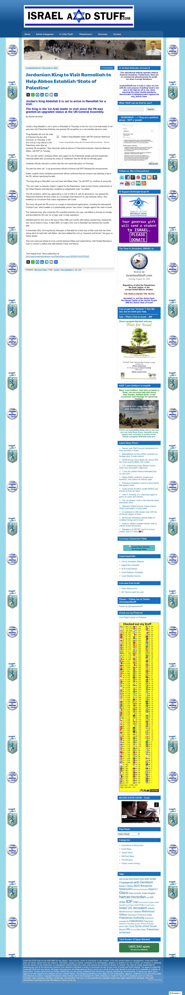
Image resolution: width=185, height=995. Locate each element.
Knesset (129, 912)
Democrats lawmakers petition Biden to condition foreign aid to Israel (137, 519)
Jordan (56, 270)
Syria (131, 926)
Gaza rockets (134, 893)
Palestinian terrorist (133, 924)
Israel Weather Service (131, 576)
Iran (135, 901)
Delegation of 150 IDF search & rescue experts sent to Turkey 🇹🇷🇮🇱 (137, 530)
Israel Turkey (150, 905)
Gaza (123, 893)
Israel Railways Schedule (132, 572)
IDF (129, 901)
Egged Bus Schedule (130, 565)
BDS (137, 885)
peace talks (124, 926)
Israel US (125, 908)
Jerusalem (140, 908)
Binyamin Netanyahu (140, 889)
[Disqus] (69, 312)
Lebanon (137, 911)
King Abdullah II (67, 270)
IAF (147, 897)
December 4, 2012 (50, 68)
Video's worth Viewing (131, 863)
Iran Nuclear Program (146, 902)
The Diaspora (127, 860)
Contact (117, 34)
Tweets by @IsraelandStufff (130, 606)
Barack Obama (126, 886)
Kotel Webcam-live (129, 588)
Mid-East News (40, 270)
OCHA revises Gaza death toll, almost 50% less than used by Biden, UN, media (138, 461)
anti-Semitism (143, 882)
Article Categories (45, 34)
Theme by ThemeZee (155, 980)
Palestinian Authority (131, 917)
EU (156, 889)
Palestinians (136, 920)
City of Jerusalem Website (133, 561)
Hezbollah (138, 897)
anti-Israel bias (136, 879)
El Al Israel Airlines (129, 569)
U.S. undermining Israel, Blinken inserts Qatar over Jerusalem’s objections (137, 467)
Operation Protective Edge (140, 915)
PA (76, 270)
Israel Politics (139, 905)
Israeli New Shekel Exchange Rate (140, 548)
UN (79, 270)
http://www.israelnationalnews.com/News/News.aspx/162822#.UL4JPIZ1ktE (57, 256)
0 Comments (107, 68)
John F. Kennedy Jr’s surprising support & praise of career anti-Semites (138, 496)
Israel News (126, 849)
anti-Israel (123, 879)
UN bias (133, 930)
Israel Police (129, 905)
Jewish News (127, 852)
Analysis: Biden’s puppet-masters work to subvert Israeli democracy (138, 524)
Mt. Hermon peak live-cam (133, 592)
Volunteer (103, 34)
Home (27, 34)
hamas (124, 897)
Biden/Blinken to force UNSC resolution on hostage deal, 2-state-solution (138, 455)
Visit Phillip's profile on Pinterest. (133, 617)
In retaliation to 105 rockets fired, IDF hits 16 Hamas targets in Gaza (138, 513)
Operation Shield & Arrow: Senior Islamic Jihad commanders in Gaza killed (137, 507)
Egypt (151, 889)
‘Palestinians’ (85, 34)
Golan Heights (148, 893)
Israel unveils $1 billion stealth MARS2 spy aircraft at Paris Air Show (138, 490)
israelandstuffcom (33, 68)
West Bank (141, 930)
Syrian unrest (142, 926)
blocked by (139, 948)
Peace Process (147, 924)
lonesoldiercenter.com (139, 430)
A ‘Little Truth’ (66, 34)
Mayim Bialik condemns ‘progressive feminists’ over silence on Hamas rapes (136, 478)
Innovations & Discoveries (133, 845)
